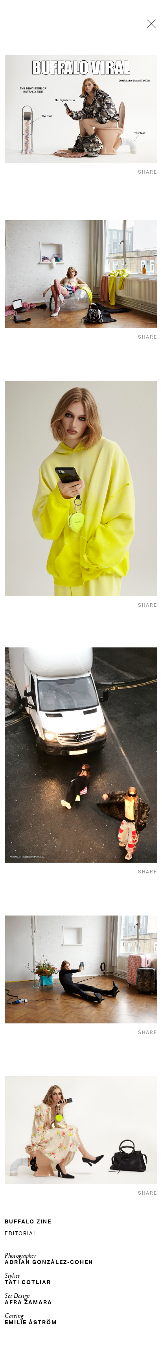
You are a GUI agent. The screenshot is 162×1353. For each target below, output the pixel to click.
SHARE (147, 172)
